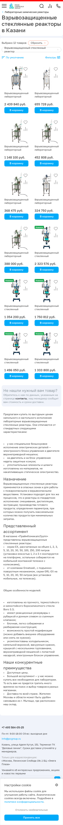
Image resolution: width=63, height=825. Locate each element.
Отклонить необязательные (31, 809)
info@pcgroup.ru (11, 738)
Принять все (31, 817)
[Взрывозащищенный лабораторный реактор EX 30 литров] (16, 185)
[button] (42, 6)
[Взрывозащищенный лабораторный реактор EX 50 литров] (47, 131)
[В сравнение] (25, 76)
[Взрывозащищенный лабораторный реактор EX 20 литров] (47, 185)
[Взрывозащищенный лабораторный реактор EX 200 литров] (16, 78)
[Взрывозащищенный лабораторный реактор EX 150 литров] (16, 131)
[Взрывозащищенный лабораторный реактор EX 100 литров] (47, 78)
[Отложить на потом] (25, 69)
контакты (21, 398)
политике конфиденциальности (24, 801)
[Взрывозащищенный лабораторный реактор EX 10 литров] (16, 238)
